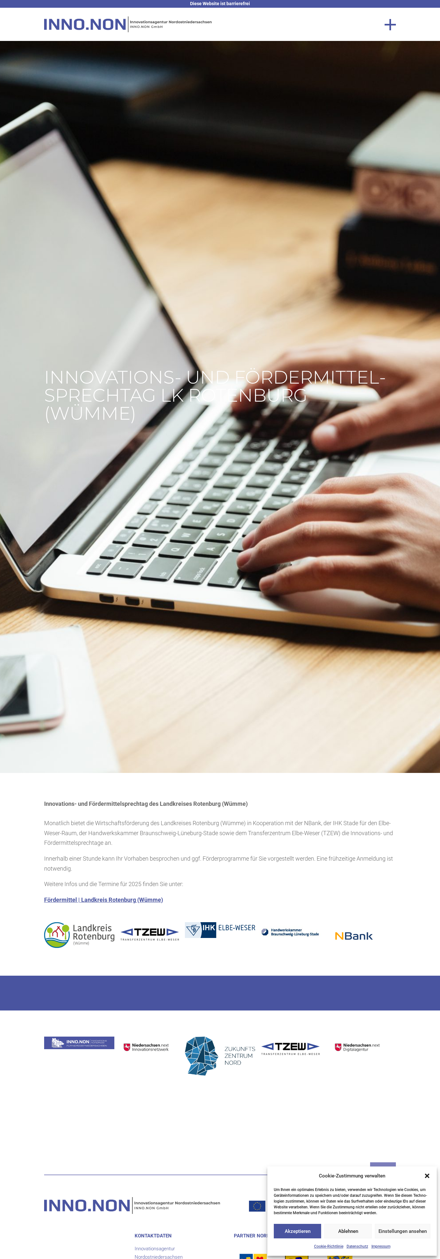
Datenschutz (357, 1246)
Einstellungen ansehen (402, 1231)
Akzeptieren (298, 1231)
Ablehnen (348, 1231)
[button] (427, 1176)
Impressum (380, 1246)
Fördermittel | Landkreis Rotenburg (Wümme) (103, 899)
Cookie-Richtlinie (328, 1246)
